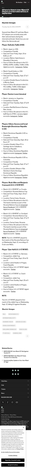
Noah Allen (23, 329)
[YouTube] (17, 402)
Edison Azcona (21, 321)
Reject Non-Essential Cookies (13, 460)
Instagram (18, 67)
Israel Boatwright (9, 325)
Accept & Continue (13, 465)
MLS (4, 314)
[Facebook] (7, 402)
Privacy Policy (19, 449)
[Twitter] (3, 402)
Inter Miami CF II (13, 314)
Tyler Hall (6, 333)
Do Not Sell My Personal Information (10, 452)
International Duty (9, 318)
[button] (28, 2)
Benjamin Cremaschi (9, 329)
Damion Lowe (17, 333)
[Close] (23, 427)
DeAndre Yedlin (8, 321)
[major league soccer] (2, 410)
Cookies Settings (5, 419)
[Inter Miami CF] (2, 2)
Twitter (25, 67)
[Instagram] (12, 402)
